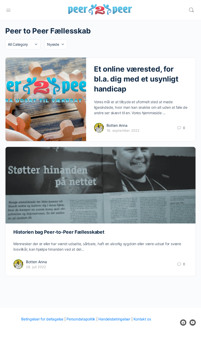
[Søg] (191, 10)
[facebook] (183, 322)
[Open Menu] (8, 9)
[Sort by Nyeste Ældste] (55, 44)
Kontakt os (142, 319)
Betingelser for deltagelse (42, 319)
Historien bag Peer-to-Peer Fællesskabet (58, 232)
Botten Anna (117, 125)
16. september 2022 (123, 130)
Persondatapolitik (80, 319)
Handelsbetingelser (114, 319)
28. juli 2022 (36, 267)
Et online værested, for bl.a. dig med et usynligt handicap (136, 79)
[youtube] (192, 322)
